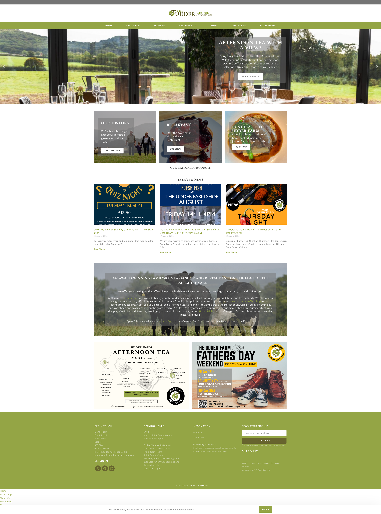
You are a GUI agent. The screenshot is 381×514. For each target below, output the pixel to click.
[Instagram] (112, 468)
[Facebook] (105, 468)
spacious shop (129, 298)
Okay (265, 509)
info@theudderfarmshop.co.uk (111, 451)
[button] (3, 66)
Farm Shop (6, 494)
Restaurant (6, 501)
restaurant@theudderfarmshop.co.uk (114, 455)
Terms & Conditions (199, 485)
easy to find (165, 321)
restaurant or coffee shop (245, 301)
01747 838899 (102, 448)
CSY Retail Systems (262, 470)
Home (3, 490)
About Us (197, 432)
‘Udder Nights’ (207, 311)
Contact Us (198, 437)
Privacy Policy (182, 485)
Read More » (99, 249)
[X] (98, 468)
